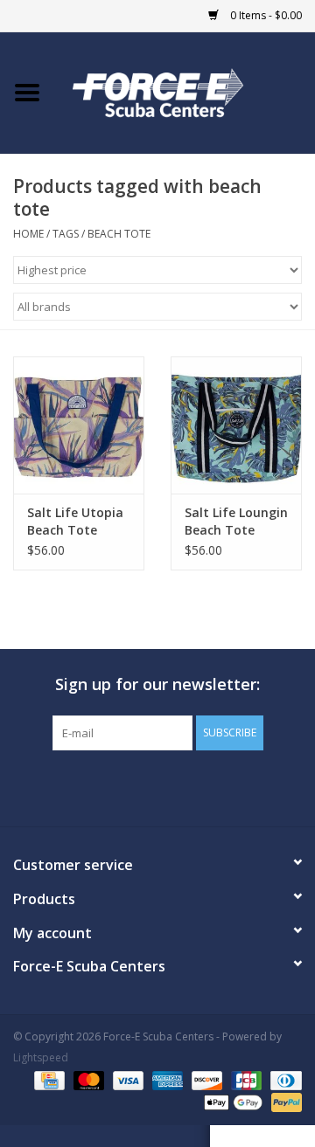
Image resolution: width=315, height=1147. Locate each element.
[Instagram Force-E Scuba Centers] (220, 786)
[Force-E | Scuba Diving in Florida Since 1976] (184, 91)
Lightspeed (40, 1057)
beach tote (119, 233)
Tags (65, 233)
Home (28, 233)
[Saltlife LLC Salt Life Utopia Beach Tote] (78, 425)
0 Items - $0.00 (265, 15)
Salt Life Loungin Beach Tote (236, 521)
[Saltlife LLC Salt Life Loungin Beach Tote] (236, 425)
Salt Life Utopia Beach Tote (75, 521)
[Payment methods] (47, 1079)
